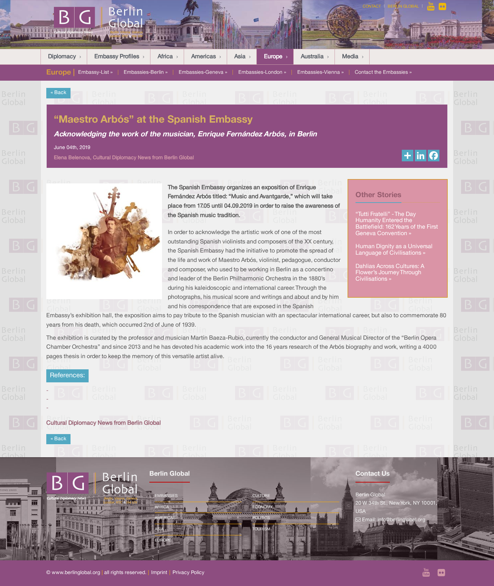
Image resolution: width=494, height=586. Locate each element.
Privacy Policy (188, 572)
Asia (240, 56)
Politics (261, 518)
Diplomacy (62, 56)
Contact (372, 6)
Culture (261, 496)
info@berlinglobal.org (401, 520)
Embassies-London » (262, 72)
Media (350, 56)
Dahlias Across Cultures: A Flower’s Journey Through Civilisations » (389, 273)
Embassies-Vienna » (320, 72)
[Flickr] (442, 6)
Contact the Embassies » (383, 72)
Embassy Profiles (116, 56)
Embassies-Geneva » (203, 72)
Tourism (261, 529)
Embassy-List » (95, 72)
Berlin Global (403, 6)
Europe (273, 56)
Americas (203, 56)
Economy (262, 507)
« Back (58, 92)
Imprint (159, 572)
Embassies (166, 496)
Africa (165, 56)
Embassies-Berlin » (145, 72)
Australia (312, 56)
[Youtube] (431, 6)
